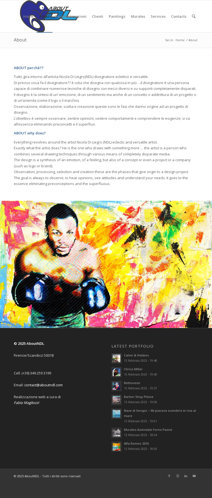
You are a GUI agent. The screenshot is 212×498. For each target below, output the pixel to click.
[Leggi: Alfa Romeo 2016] (116, 447)
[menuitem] (28, 16)
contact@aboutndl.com (43, 385)
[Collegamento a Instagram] (177, 476)
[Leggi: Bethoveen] (116, 387)
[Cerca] (193, 16)
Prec (5, 264)
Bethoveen (132, 384)
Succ (207, 264)
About (20, 40)
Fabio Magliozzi (26, 403)
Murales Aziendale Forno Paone (148, 430)
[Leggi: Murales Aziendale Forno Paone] (116, 433)
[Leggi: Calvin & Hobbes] (116, 359)
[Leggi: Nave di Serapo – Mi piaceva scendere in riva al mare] (116, 414)
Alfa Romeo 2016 (136, 444)
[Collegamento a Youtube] (194, 476)
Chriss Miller (133, 370)
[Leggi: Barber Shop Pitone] (116, 401)
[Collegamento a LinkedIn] (186, 476)
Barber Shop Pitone (138, 397)
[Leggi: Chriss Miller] (116, 373)
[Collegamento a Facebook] (169, 476)
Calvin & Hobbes (136, 356)
